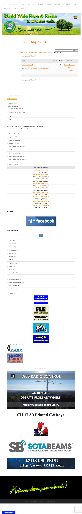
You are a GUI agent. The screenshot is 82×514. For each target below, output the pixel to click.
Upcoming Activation (14, 279)
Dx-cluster (13, 4)
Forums (15, 8)
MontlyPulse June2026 (14, 140)
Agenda (21, 4)
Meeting (11, 266)
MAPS (74, 4)
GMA (10, 260)
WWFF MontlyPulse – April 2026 (17, 156)
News (23, 8)
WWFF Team (12, 289)
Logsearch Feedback (44, 68)
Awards (11, 243)
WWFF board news (14, 285)
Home (4, 4)
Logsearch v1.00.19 (14, 137)
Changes (11, 247)
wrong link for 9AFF (27, 65)
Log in (10, 119)
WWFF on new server (14, 150)
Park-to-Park (12, 272)
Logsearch (11, 263)
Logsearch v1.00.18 (14, 143)
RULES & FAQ (6, 8)
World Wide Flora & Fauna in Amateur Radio (33, 52)
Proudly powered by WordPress (31, 501)
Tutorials (11, 276)
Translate (20, 108)
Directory (30, 4)
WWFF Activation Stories (15, 282)
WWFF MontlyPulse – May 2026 (17, 146)
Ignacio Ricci (56, 501)
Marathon (66, 4)
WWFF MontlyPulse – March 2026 (17, 159)
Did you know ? (13, 250)
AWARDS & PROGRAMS (54, 4)
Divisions (11, 256)
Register (11, 116)
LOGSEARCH (40, 4)
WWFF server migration (15, 153)
